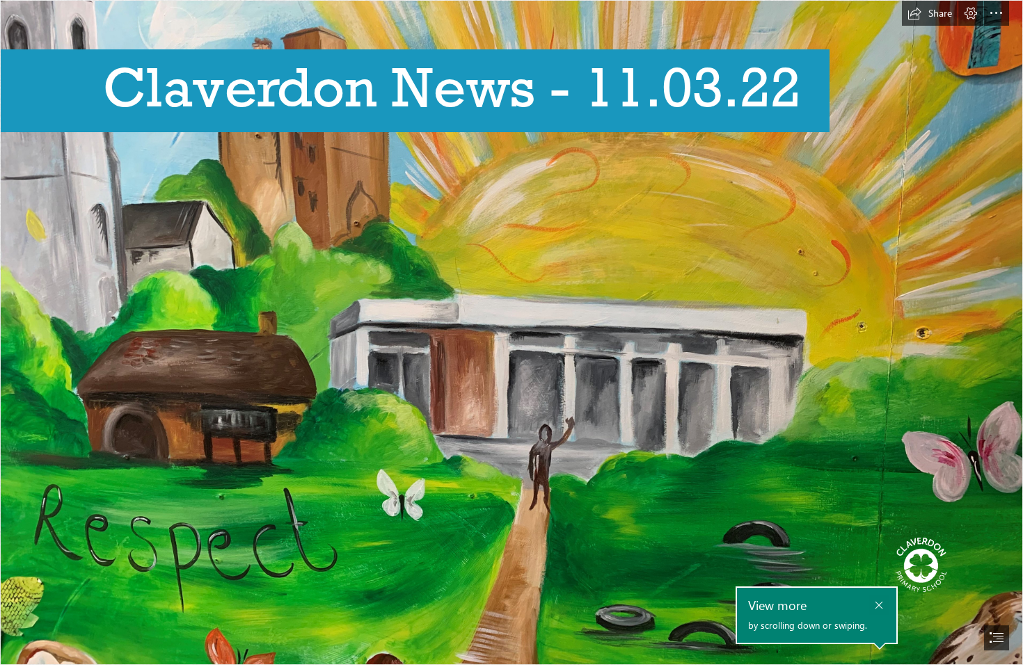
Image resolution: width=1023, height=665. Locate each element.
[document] (511, 332)
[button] (930, 13)
